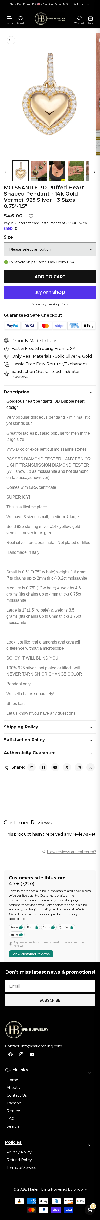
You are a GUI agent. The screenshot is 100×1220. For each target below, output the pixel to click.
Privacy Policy (19, 1152)
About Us (15, 1087)
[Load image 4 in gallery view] (76, 171)
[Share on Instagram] (79, 767)
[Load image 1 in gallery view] (20, 171)
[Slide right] (94, 171)
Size (8, 237)
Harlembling (39, 1189)
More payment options (50, 304)
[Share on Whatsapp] (90, 767)
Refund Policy (19, 1160)
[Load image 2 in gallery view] (39, 171)
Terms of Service (21, 1167)
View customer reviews (31, 954)
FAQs (11, 1118)
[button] (9, 18)
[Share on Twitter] (67, 767)
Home (12, 1080)
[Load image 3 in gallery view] (57, 171)
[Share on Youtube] (55, 767)
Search (13, 1126)
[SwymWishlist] (79, 18)
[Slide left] (5, 171)
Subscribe (50, 1000)
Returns (14, 1111)
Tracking (14, 1103)
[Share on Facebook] (43, 767)
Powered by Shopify (69, 1189)
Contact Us (17, 1095)
